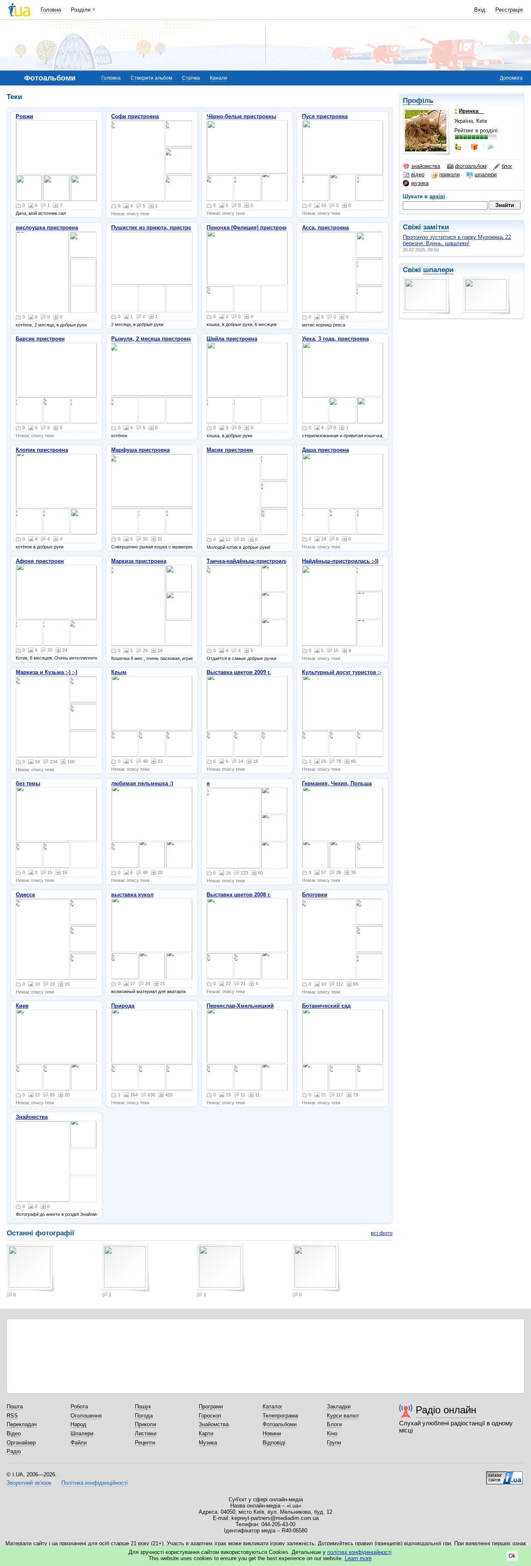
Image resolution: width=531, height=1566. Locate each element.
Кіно (332, 1433)
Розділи (80, 10)
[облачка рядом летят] (179, 744)
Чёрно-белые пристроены (241, 116)
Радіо (14, 1451)
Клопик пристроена (42, 450)
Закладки (339, 1406)
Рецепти (145, 1442)
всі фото (381, 1233)
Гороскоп (210, 1416)
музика (420, 183)
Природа (122, 1006)
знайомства (425, 166)
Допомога (511, 78)
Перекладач (22, 1424)
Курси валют (343, 1416)
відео (417, 174)
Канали (218, 78)
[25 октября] (342, 744)
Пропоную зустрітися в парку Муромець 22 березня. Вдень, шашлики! (457, 240)
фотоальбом (471, 166)
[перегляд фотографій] (56, 147)
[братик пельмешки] (124, 855)
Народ (78, 1424)
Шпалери (82, 1433)
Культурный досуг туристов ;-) (342, 672)
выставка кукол (132, 894)
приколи (449, 174)
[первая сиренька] (152, 1077)
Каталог (273, 1406)
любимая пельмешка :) (142, 783)
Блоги (334, 1424)
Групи (334, 1442)
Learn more (358, 1558)
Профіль (418, 101)
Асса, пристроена (325, 227)
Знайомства (32, 1117)
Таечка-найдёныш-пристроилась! (251, 561)
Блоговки (314, 894)
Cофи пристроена (135, 116)
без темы (28, 783)
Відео (14, 1433)
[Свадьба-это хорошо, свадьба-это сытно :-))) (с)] (29, 855)
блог (507, 166)
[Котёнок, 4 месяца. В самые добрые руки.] (342, 480)
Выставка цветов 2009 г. (239, 672)
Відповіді (274, 1442)
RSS (12, 1416)
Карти (206, 1433)
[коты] (29, 521)
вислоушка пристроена (47, 227)
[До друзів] (458, 147)
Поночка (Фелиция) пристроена (249, 227)
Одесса (25, 894)
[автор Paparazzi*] (369, 966)
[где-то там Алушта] (124, 744)
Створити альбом (151, 78)
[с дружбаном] (56, 521)
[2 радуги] (29, 1077)
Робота (79, 1406)
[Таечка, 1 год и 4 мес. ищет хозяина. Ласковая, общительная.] (274, 633)
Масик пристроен (230, 450)
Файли (79, 1442)
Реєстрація (509, 10)
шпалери (486, 174)
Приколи (145, 1424)
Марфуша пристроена (140, 450)
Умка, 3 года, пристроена (335, 339)
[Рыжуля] (151, 369)
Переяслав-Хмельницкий (240, 1006)
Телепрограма (280, 1416)
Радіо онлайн (446, 1409)
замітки (436, 227)
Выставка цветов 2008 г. (239, 894)
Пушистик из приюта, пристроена (156, 227)
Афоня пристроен (40, 561)
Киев (22, 1006)
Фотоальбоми (280, 1424)
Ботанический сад (326, 1006)
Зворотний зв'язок (29, 1483)
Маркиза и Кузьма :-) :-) (46, 672)
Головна (51, 10)
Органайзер (21, 1442)
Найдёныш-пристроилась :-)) (340, 561)
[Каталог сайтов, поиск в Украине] (504, 1474)
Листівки (145, 1433)
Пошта (15, 1406)
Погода (144, 1416)
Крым (119, 672)
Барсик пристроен (40, 339)
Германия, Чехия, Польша (337, 783)
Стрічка (191, 78)
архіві (437, 196)
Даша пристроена (325, 450)
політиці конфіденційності (359, 1552)
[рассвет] (56, 1036)
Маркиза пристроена (138, 561)
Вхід (479, 10)
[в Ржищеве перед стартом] (369, 939)
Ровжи (24, 116)
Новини (272, 1433)
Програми (211, 1406)
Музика (208, 1442)
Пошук (143, 1406)
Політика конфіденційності (94, 1483)
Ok (512, 1556)
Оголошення (86, 1416)
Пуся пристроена (325, 116)
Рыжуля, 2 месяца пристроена (152, 339)
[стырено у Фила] (369, 912)
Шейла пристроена (232, 339)
